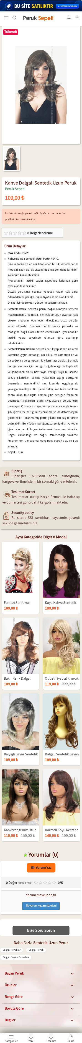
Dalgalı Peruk (36, 950)
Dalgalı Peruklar (11, 950)
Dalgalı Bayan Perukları (16, 957)
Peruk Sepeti (15, 189)
